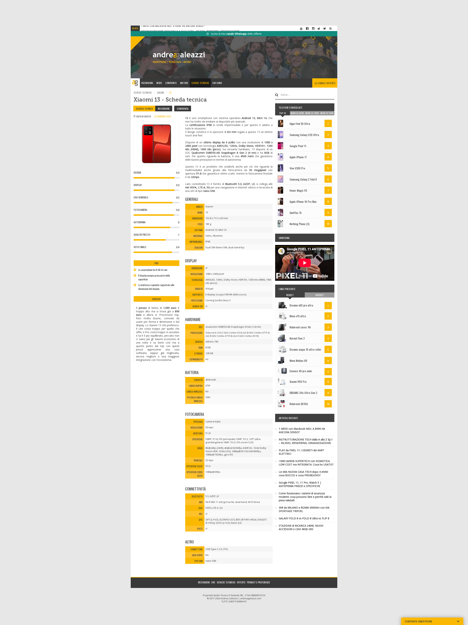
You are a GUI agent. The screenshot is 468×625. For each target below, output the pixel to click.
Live (213, 582)
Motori (184, 83)
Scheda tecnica (144, 108)
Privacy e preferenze (258, 582)
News (159, 83)
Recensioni (147, 83)
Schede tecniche (200, 83)
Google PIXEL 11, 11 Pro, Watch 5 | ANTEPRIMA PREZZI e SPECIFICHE (300, 484)
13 (170, 92)
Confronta (182, 108)
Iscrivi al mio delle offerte (235, 33)
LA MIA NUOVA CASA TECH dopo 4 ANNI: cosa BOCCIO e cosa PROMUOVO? (303, 473)
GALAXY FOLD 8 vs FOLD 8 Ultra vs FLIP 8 (304, 518)
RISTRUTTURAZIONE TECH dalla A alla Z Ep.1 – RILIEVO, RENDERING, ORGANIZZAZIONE (306, 441)
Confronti (171, 83)
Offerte (241, 582)
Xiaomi (160, 92)
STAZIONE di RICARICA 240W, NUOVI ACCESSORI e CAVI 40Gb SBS (301, 527)
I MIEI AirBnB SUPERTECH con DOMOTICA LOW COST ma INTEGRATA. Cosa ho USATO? (306, 462)
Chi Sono (217, 83)
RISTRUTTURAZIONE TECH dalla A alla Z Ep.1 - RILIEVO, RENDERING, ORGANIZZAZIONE (190, 28)
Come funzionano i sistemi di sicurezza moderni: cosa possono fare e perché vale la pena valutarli (305, 497)
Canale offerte (326, 83)
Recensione (164, 108)
